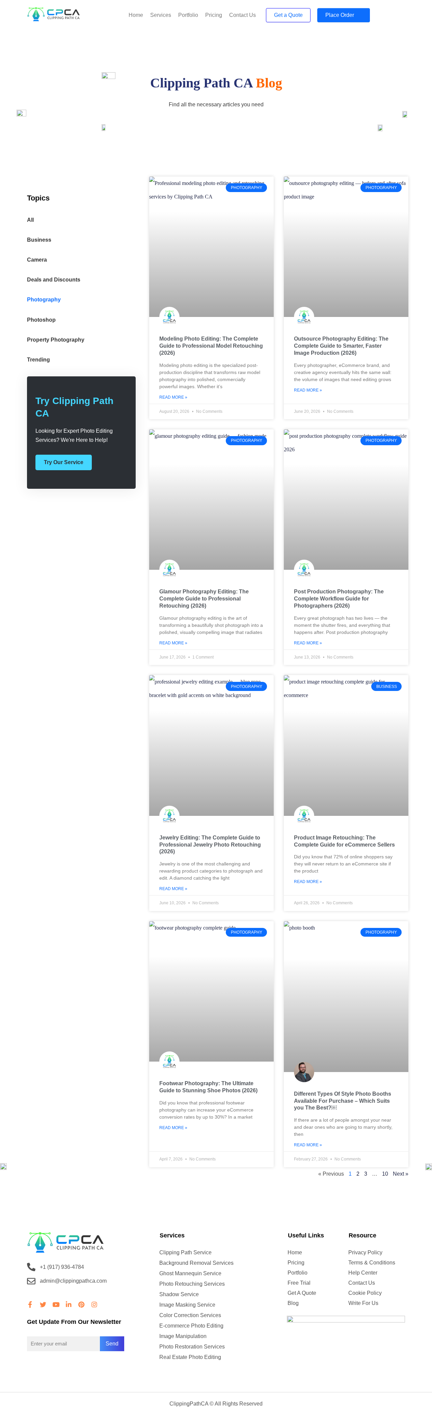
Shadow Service (179, 1294)
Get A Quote (302, 1293)
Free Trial (299, 1283)
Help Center (362, 1273)
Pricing (213, 15)
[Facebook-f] (30, 1304)
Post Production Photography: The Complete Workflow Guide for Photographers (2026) (339, 599)
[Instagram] (94, 1304)
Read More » (173, 397)
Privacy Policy (365, 1252)
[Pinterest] (81, 1304)
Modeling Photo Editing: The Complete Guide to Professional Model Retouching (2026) (211, 346)
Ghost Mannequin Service (190, 1273)
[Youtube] (55, 1304)
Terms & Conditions (371, 1262)
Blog (293, 1303)
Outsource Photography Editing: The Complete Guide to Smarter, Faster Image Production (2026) (341, 346)
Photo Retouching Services (192, 1284)
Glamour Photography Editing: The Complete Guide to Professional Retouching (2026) (204, 599)
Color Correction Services (190, 1315)
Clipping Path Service (185, 1252)
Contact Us (242, 15)
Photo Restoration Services (192, 1347)
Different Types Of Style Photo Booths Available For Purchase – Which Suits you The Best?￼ (342, 1101)
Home (136, 15)
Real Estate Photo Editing (190, 1357)
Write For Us (363, 1303)
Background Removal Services (196, 1263)
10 (385, 1174)
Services (160, 15)
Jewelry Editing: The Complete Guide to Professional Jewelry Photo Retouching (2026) (210, 845)
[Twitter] (42, 1304)
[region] (88, 1367)
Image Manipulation (183, 1336)
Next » (400, 1174)
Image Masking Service (187, 1305)
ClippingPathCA (188, 1404)
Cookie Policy (365, 1293)
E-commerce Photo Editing (191, 1326)
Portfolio (188, 15)
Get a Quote (288, 15)
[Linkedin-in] (68, 1304)
